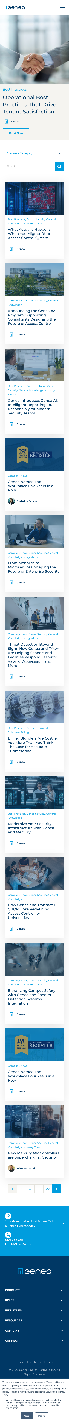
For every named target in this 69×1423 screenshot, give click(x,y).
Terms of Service (44, 1362)
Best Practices (15, 89)
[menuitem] (34, 1290)
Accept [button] (27, 1415)
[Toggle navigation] (63, 7)
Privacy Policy (23, 1362)
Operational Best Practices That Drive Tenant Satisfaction (29, 104)
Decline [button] (41, 1415)
